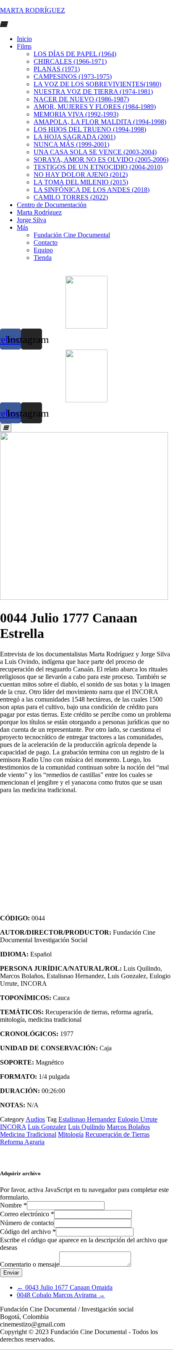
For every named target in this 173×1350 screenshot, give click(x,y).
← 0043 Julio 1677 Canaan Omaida (65, 1287)
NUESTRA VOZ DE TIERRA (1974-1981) (93, 91)
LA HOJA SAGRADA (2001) (74, 136)
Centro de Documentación (51, 204)
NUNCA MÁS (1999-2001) (71, 144)
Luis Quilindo (86, 1126)
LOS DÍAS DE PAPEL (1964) (75, 53)
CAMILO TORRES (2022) (71, 197)
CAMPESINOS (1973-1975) (73, 76)
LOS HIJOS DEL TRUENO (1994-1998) (90, 129)
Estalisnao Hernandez (87, 1119)
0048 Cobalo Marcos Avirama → (61, 1294)
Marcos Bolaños (128, 1126)
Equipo (43, 250)
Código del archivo (28, 1231)
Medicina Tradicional (28, 1134)
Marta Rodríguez (39, 212)
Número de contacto (27, 1222)
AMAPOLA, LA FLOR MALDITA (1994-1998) (100, 121)
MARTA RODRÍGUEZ (32, 10)
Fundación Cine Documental (72, 234)
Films (24, 46)
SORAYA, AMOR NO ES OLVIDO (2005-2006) (101, 159)
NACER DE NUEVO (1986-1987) (81, 99)
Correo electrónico (27, 1214)
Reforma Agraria (22, 1141)
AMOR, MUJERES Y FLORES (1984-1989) (95, 106)
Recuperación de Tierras (117, 1134)
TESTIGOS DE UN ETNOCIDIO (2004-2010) (98, 167)
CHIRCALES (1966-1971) (70, 61)
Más (22, 227)
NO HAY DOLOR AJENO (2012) (81, 174)
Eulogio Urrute (137, 1119)
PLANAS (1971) (57, 69)
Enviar (11, 1273)
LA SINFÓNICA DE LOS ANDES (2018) (91, 189)
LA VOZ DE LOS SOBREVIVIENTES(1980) (97, 84)
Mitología (71, 1134)
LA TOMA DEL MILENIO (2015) (81, 182)
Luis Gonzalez (47, 1126)
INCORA (13, 1126)
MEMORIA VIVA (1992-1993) (76, 114)
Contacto (46, 242)
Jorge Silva (31, 219)
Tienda (43, 257)
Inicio (24, 38)
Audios (35, 1119)
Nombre (13, 1205)
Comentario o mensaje (29, 1264)
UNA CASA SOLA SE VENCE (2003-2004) (95, 151)
